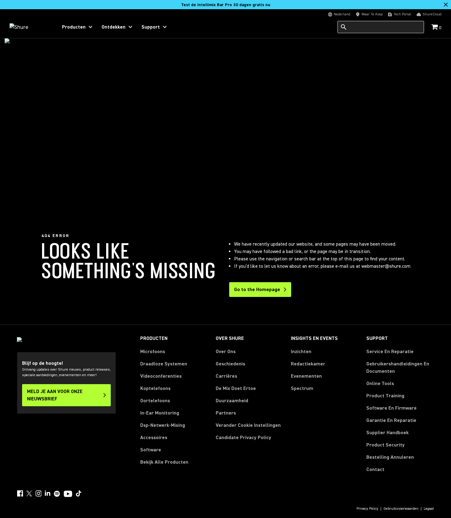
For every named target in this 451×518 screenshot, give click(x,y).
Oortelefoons (155, 401)
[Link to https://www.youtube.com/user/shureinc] (68, 494)
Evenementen (306, 376)
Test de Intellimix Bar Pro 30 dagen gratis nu (225, 5)
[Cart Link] (435, 27)
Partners (226, 413)
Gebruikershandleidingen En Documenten (397, 367)
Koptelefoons (155, 388)
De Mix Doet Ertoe (236, 388)
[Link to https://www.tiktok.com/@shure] (78, 493)
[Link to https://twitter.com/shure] (29, 493)
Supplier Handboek (387, 432)
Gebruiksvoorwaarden (401, 509)
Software (150, 450)
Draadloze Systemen (163, 364)
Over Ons (226, 352)
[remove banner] (445, 4)
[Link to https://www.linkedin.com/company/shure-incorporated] (47, 493)
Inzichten (301, 352)
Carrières (226, 376)
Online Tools (380, 383)
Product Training (385, 396)
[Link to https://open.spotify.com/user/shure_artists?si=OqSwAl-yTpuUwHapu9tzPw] (57, 493)
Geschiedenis (230, 364)
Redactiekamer (308, 364)
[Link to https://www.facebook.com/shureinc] (20, 493)
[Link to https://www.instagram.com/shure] (38, 493)
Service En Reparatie (390, 352)
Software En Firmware (391, 408)
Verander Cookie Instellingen (248, 425)
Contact (375, 469)
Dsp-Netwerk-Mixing (162, 425)
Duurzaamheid (232, 401)
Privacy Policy (367, 509)
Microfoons (152, 352)
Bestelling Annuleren (390, 457)
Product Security (385, 445)
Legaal (429, 509)
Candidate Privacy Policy (243, 437)
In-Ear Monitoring (159, 413)
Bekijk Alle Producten (164, 462)
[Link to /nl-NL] (30, 27)
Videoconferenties (161, 376)
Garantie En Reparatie (391, 420)
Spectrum (302, 388)
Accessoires (153, 437)
